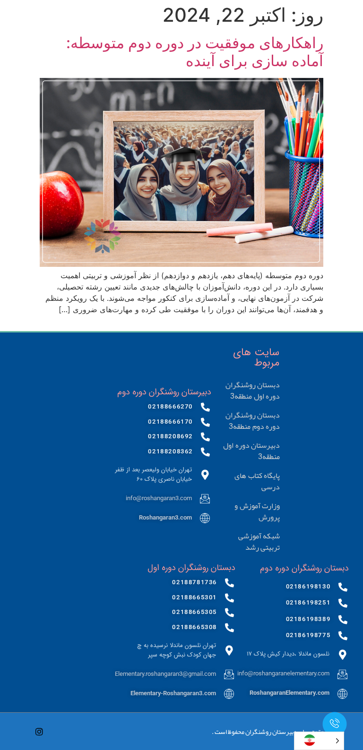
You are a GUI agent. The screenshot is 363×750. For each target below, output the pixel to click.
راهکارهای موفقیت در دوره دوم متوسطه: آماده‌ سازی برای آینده (194, 52)
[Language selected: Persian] (319, 741)
